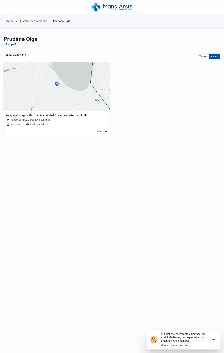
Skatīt (100, 131)
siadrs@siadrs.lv (39, 124)
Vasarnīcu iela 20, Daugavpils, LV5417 (31, 119)
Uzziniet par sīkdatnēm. (174, 345)
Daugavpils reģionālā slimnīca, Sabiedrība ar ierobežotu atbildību (47, 115)
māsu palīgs (11, 44)
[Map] (57, 86)
